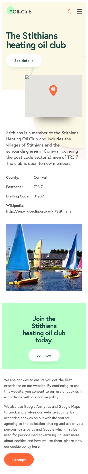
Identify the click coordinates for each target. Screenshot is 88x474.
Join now (44, 355)
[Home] (19, 10)
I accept (19, 459)
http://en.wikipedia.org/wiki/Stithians (38, 211)
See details (23, 60)
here (36, 446)
